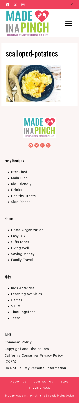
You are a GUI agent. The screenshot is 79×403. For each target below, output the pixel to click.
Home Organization (27, 230)
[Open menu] (69, 23)
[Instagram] (23, 4)
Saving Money (23, 254)
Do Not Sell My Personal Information (35, 368)
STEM (16, 306)
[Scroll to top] (70, 388)
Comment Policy (18, 342)
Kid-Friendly (21, 184)
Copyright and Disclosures (26, 349)
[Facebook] (7, 4)
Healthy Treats (23, 196)
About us (18, 381)
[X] (15, 4)
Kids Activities (22, 288)
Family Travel (22, 260)
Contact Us (43, 381)
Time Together (23, 312)
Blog (64, 381)
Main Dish (19, 178)
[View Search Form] (72, 4)
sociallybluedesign (62, 396)
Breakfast (19, 172)
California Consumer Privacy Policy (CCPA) (33, 359)
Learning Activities (26, 294)
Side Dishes (20, 202)
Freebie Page (39, 388)
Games (16, 300)
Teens (16, 318)
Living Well (20, 248)
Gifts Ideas (20, 242)
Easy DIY (18, 236)
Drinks (16, 190)
